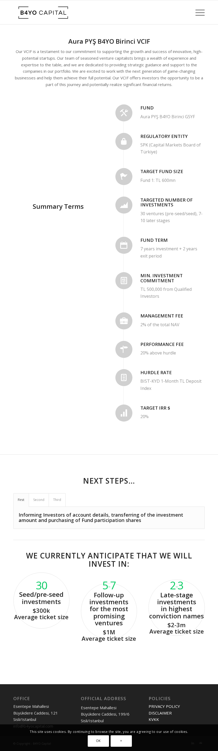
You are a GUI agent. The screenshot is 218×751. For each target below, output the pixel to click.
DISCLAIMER (160, 713)
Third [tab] (57, 499)
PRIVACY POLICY (164, 706)
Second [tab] (38, 499)
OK (98, 740)
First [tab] (21, 499)
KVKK (154, 719)
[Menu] (197, 12)
